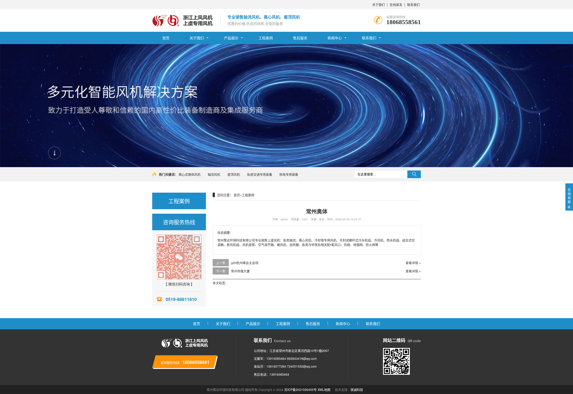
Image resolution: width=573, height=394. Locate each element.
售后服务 (300, 37)
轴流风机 (214, 174)
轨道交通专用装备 (259, 174)
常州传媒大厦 (240, 271)
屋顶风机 (233, 174)
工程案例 (266, 37)
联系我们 (413, 4)
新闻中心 (334, 37)
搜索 (414, 174)
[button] (285, 163)
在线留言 (396, 4)
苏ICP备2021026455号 (300, 389)
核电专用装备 (288, 174)
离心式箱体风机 (190, 174)
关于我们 (378, 4)
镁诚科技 (357, 389)
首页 (165, 37)
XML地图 (324, 389)
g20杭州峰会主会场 (244, 262)
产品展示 (231, 37)
